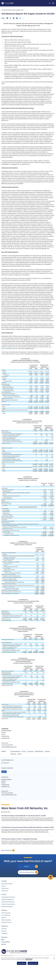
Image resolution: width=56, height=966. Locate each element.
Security (24, 751)
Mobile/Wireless (39, 751)
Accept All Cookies (32, 963)
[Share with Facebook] (14, 18)
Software (47, 751)
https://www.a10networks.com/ (9, 348)
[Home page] (7, 3)
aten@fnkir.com (5, 738)
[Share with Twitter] (10, 18)
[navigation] (53, 3)
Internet (19, 754)
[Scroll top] (50, 877)
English (4, 771)
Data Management (15, 751)
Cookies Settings (22, 963)
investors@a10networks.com (9, 747)
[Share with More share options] (23, 18)
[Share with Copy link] (20, 18)
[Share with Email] (17, 18)
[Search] (49, 3)
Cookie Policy (29, 959)
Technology (30, 751)
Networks (13, 754)
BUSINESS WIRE (15, 29)
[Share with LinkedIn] (7, 18)
